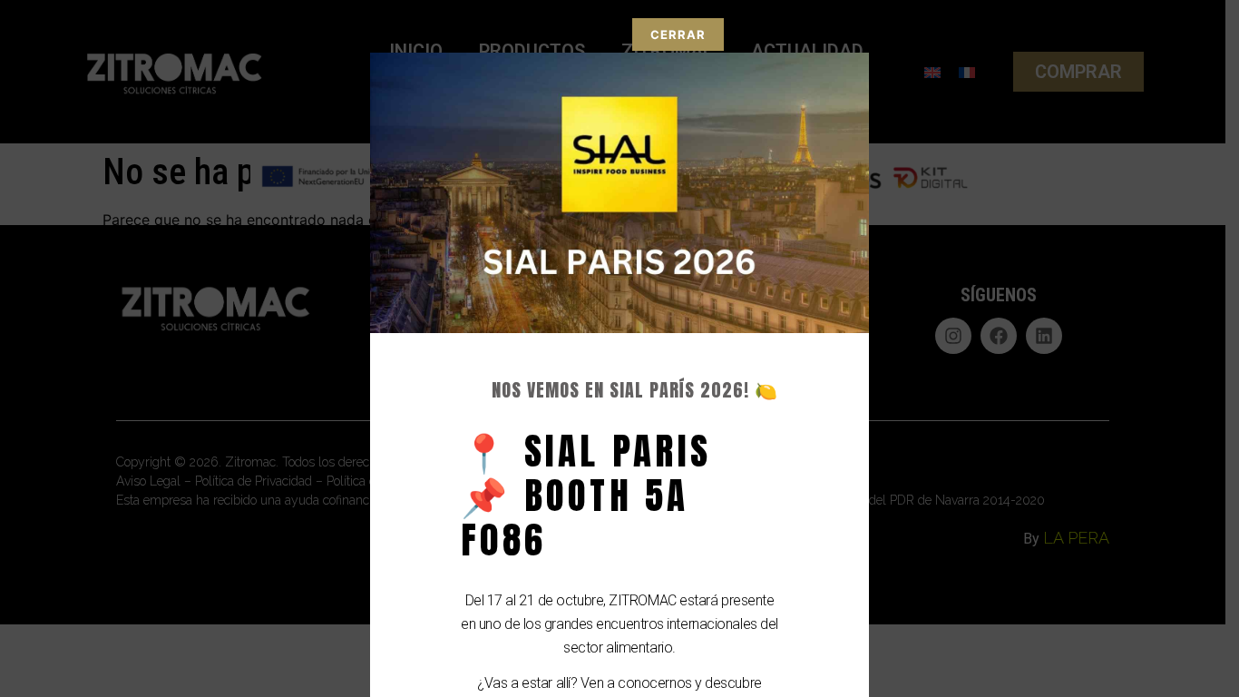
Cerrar (678, 34)
